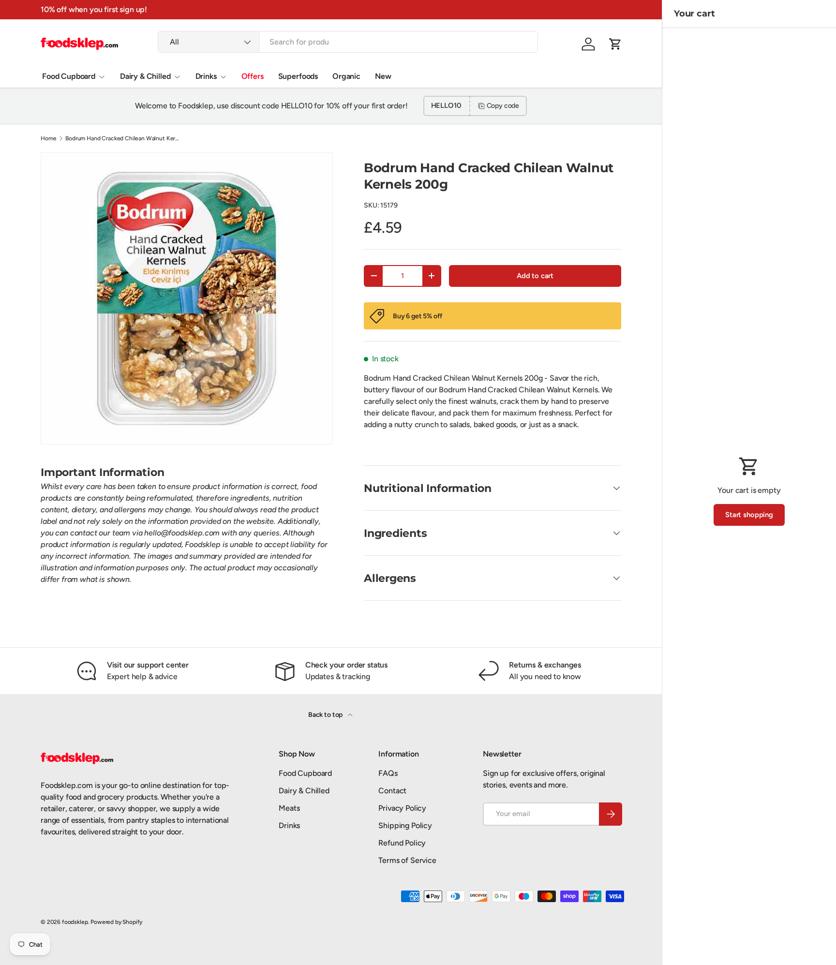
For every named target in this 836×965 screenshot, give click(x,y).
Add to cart (535, 275)
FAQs (387, 773)
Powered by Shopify (116, 922)
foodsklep (75, 922)
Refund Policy (402, 842)
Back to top (326, 715)
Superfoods (298, 76)
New (383, 76)
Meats (289, 808)
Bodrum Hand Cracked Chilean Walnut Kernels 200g (123, 138)
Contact (392, 790)
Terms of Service (407, 860)
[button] (615, 44)
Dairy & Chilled (145, 76)
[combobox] (347, 41)
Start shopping (749, 514)
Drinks (206, 76)
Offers (252, 76)
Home (48, 138)
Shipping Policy (405, 825)
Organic (346, 76)
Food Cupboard (68, 76)
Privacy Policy (402, 808)
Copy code (503, 106)
